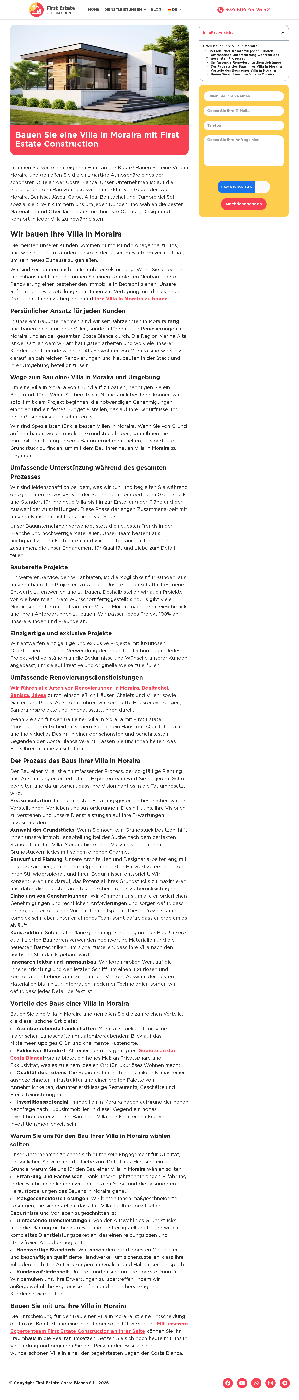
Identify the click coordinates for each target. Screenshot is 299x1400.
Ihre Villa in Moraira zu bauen (131, 299)
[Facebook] (228, 1383)
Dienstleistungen (123, 9)
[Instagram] (270, 1383)
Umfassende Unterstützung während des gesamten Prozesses (245, 57)
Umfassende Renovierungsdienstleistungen (247, 62)
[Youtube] (242, 1383)
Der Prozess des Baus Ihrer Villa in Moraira (246, 66)
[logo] (52, 9)
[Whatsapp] (256, 1383)
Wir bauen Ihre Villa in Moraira (232, 46)
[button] (283, 32)
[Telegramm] (285, 1383)
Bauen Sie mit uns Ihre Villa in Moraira (243, 74)
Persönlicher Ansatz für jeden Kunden (241, 51)
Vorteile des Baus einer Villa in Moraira (243, 70)
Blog (156, 9)
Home (93, 9)
